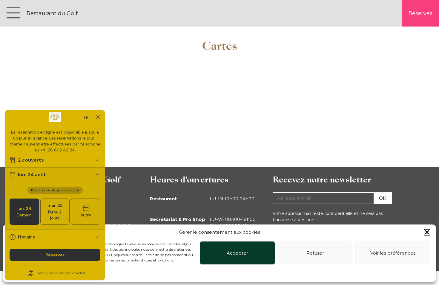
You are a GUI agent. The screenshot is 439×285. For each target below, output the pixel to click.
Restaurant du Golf (52, 13)
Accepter (237, 253)
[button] (427, 232)
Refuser (315, 253)
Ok (382, 198)
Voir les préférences (392, 253)
